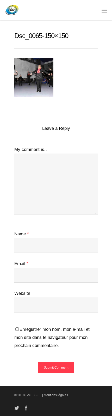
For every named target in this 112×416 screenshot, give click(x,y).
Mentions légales (56, 395)
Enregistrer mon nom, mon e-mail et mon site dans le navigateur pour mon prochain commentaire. (52, 337)
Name (21, 233)
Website (22, 293)
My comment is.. (30, 149)
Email (21, 263)
